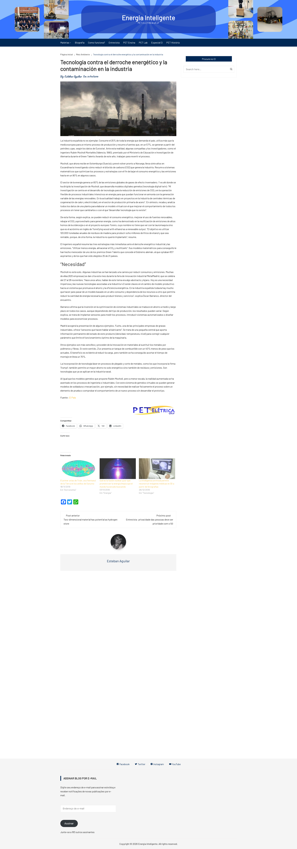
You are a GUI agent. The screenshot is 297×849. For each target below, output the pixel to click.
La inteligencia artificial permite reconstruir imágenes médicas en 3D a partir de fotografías (156, 483)
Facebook (124, 764)
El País (72, 397)
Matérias (64, 42)
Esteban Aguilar (73, 76)
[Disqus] (118, 619)
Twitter (141, 764)
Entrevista (114, 42)
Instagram (158, 764)
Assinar (69, 823)
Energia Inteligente (148, 17)
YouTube (176, 764)
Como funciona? (96, 42)
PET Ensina (129, 42)
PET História (173, 42)
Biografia (79, 42)
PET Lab (143, 42)
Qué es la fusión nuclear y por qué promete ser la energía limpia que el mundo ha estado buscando (116, 483)
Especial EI (157, 42)
